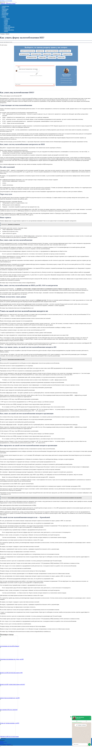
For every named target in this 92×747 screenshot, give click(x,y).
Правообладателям (3, 742)
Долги (5, 24)
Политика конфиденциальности (5, 744)
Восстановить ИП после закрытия (8, 709)
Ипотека (4, 11)
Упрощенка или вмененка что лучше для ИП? (12, 659)
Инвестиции (5, 9)
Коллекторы (5, 13)
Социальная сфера (9, 29)
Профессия (7, 28)
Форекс (6, 31)
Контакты (1, 741)
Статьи (6, 20)
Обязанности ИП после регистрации (9, 736)
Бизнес (4, 7)
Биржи (6, 22)
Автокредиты (5, 6)
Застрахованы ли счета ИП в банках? (9, 646)
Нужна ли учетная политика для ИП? (9, 723)
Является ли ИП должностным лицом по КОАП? (12, 684)
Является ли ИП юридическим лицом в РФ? (11, 672)
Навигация (2, 743)
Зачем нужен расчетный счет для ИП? (10, 698)
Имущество (5, 14)
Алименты (7, 18)
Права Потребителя (9, 27)
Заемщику (4, 10)
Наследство (7, 25)
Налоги (6, 21)
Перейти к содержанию (6, 0)
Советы (4, 16)
